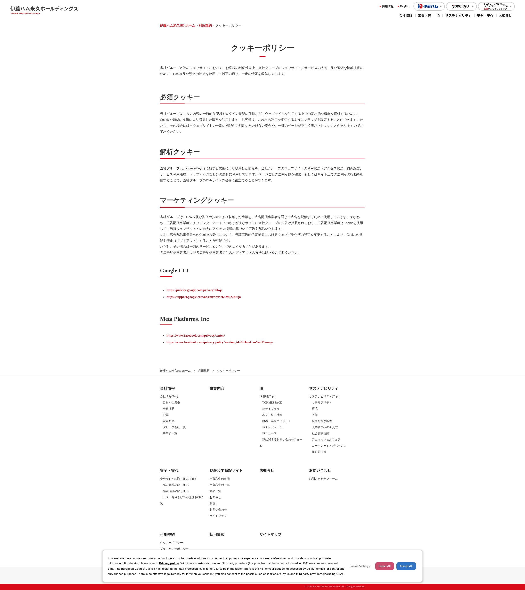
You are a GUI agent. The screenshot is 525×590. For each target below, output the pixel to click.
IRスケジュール (270, 427)
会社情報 (405, 15)
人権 (313, 414)
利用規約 (205, 25)
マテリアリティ (320, 402)
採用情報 (388, 6)
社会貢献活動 (319, 433)
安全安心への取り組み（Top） (179, 478)
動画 (212, 503)
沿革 (164, 414)
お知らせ (505, 15)
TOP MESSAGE (270, 402)
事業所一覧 (168, 433)
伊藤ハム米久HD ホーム (177, 25)
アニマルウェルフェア (325, 439)
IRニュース (268, 433)
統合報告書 (317, 451)
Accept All (406, 566)
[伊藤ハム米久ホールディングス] (54, 10)
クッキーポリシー (171, 542)
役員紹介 (167, 421)
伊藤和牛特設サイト (226, 470)
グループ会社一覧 (173, 427)
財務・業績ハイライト (275, 421)
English (404, 6)
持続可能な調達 (320, 421)
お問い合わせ (218, 509)
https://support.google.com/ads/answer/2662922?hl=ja (204, 297)
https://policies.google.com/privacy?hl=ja (195, 290)
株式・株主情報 (270, 414)
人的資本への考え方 (323, 427)
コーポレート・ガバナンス (327, 445)
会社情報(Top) (169, 396)
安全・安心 (485, 15)
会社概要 (167, 408)
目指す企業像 (170, 402)
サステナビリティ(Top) (324, 396)
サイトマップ (218, 515)
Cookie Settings (359, 566)
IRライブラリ (269, 408)
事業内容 (424, 15)
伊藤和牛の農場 (220, 478)
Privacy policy (169, 563)
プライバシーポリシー (174, 548)
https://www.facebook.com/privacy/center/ (196, 335)
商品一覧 (215, 491)
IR (438, 15)
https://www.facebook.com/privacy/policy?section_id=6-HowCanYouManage (220, 342)
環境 (313, 408)
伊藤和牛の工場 (220, 484)
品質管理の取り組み (174, 484)
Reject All (385, 566)
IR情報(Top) (267, 396)
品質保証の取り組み (174, 491)
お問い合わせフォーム (323, 478)
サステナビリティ (458, 15)
